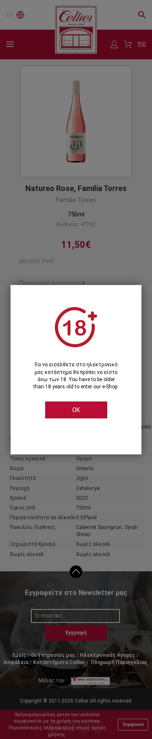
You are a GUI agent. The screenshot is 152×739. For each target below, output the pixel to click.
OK (76, 410)
